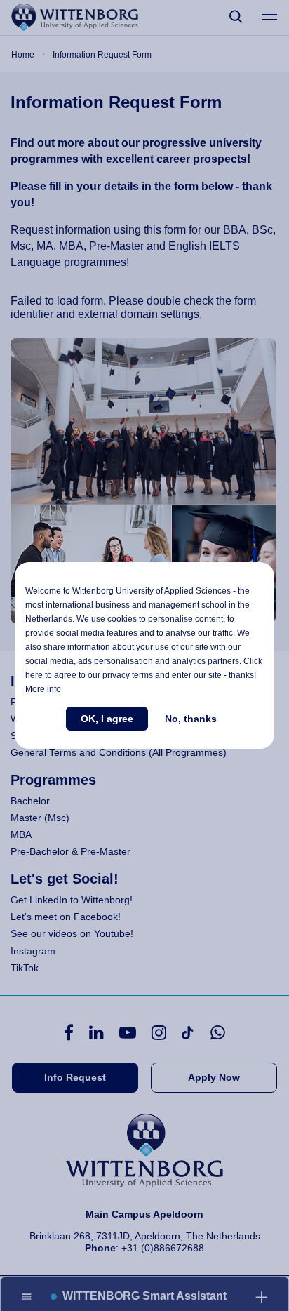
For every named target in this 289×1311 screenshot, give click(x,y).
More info (43, 689)
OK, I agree (107, 718)
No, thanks (191, 718)
